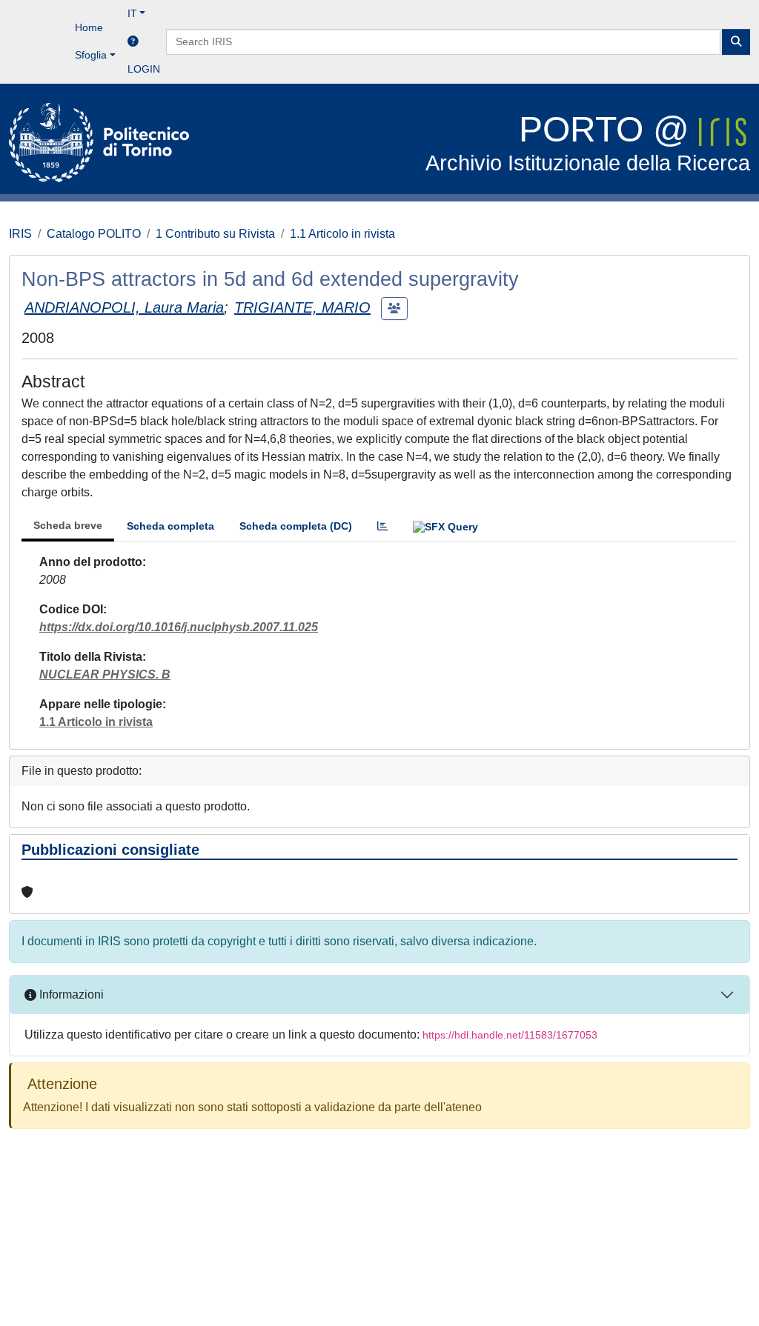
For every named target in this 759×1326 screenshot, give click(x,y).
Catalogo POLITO (94, 233)
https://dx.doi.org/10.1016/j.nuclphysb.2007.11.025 (178, 627)
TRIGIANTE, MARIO (302, 307)
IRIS (20, 233)
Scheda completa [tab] (170, 526)
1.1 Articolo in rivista (342, 233)
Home (89, 27)
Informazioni (70, 994)
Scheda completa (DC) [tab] (295, 526)
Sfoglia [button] (91, 55)
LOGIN (143, 69)
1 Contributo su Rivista (215, 233)
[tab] (382, 526)
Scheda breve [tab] (67, 525)
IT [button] (132, 13)
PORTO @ (587, 143)
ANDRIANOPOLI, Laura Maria (124, 307)
